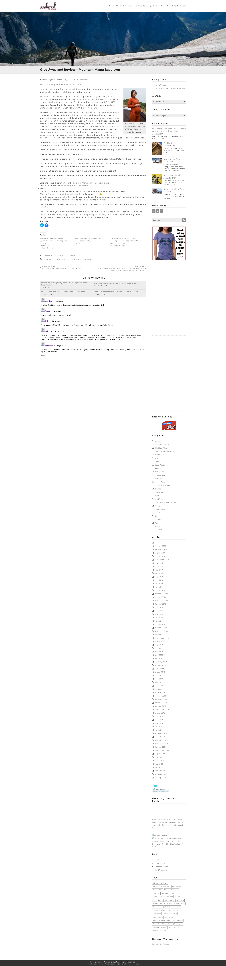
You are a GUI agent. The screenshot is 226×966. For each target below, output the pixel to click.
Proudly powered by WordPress (100, 964)
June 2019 (159, 566)
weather (176, 927)
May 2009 (159, 764)
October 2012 (160, 635)
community (168, 897)
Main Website (160, 85)
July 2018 (159, 577)
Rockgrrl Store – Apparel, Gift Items (170, 88)
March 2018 (160, 587)
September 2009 (162, 750)
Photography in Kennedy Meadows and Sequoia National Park (169, 130)
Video (157, 523)
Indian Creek (160, 475)
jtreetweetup (158, 907)
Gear (66, 256)
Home (111, 6)
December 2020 (161, 549)
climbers (164, 893)
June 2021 (159, 543)
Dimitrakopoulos (132, 964)
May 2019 (159, 570)
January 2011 (160, 696)
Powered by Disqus (160, 944)
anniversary (176, 886)
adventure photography (162, 886)
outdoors (156, 910)
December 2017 (161, 594)
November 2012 (161, 631)
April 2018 (159, 583)
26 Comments (82, 80)
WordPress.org (161, 870)
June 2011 (159, 679)
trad (154, 924)
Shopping (159, 506)
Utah (157, 516)
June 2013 (159, 611)
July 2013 (159, 607)
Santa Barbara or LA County (167, 502)
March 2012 (160, 658)
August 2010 (160, 713)
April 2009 (159, 767)
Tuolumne (159, 513)
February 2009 (161, 774)
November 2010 (161, 703)
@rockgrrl (52, 194)
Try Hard (167, 143)
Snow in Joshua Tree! (173, 189)
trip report (178, 924)
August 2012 (160, 641)
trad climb (162, 924)
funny (160, 900)
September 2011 (162, 669)
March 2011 (159, 689)
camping (156, 893)
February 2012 (161, 662)
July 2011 (159, 675)
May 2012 (159, 652)
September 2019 (162, 560)
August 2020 (160, 553)
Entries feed (160, 863)
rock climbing (170, 917)
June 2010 (159, 720)
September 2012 (162, 638)
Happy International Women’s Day (65, 84)
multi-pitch (169, 907)
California (174, 890)
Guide (157, 468)
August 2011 (160, 672)
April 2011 (159, 686)
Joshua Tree (160, 482)
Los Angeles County (163, 485)
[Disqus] (93, 326)
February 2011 (161, 692)
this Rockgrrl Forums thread (74, 185)
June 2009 (159, 761)
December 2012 (161, 628)
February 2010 (161, 733)
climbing (173, 893)
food (155, 900)
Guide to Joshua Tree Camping (137, 6)
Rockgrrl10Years (159, 920)
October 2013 (160, 604)
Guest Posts (160, 465)
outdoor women (77, 259)
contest (57, 259)
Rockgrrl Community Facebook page (91, 183)
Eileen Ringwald (48, 80)
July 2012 (159, 645)
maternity (66, 259)
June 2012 (159, 648)
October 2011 (160, 665)
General (158, 462)
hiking (155, 903)
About (118, 6)
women (88, 259)
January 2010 (160, 737)
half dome (180, 900)
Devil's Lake (160, 455)
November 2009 (161, 744)
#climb (155, 883)
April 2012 (159, 655)
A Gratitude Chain (172, 175)
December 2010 (161, 699)
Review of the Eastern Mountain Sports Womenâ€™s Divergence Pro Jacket (55, 240)
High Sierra (159, 472)
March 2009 (160, 771)
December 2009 (161, 740)
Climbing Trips (161, 448)
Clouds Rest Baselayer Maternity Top (94, 99)
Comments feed (161, 867)
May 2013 (159, 614)
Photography (160, 492)
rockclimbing (158, 917)
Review (72, 256)
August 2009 (160, 754)
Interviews (159, 479)
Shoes (169, 920)
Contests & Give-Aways (53, 256)
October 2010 (160, 706)
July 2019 (159, 563)
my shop (63, 214)
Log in (157, 860)
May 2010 (159, 723)
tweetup (156, 927)
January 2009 (161, 778)
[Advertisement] (169, 300)
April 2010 (159, 726)
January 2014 (160, 597)
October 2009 (161, 747)
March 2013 (160, 621)
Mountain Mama (47, 96)
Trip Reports (160, 509)
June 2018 (159, 580)
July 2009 (159, 757)
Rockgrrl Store (159, 6)
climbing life (158, 897)
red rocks (157, 914)
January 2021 (160, 546)
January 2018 (160, 590)
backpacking (158, 890)
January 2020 (160, 556)
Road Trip (159, 499)
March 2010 (160, 730)
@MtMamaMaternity (72, 194)
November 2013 (161, 600)
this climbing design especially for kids (95, 214)
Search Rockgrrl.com (176, 6)
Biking (157, 441)
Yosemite (158, 530)
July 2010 (159, 716)
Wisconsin (159, 526)
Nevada (158, 489)
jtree (183, 903)
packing (164, 910)
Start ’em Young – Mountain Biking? (90, 238)
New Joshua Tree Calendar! (171, 160)
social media (178, 920)
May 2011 (159, 682)
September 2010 (162, 709)
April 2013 (159, 618)
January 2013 (160, 624)
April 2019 (159, 573)
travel (170, 924)
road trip (173, 914)
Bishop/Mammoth (162, 445)
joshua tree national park (169, 903)
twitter (163, 927)
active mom (48, 259)
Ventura (158, 519)
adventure (163, 883)
